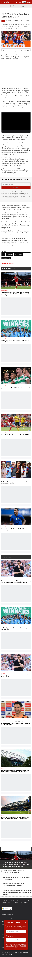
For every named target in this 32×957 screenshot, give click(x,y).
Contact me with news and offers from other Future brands (16, 936)
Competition (4, 10)
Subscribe (24, 2)
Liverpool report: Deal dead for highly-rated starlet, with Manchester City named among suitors (17, 892)
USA (3, 254)
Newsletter (27, 50)
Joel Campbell (18, 254)
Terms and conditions (7, 914)
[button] (2, 2)
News (3, 21)
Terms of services (19, 191)
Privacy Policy (21, 945)
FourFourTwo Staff (12, 20)
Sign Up (16, 940)
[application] (16, 121)
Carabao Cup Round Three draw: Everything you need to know (13, 884)
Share (5, 50)
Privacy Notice (21, 193)
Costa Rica (10, 254)
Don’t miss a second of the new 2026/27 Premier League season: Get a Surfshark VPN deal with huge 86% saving (16, 864)
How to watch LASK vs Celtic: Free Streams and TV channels (14, 871)
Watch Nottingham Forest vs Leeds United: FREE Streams (16, 878)
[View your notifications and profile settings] (16, 2)
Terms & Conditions (14, 946)
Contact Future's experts (8, 918)
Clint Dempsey (6, 258)
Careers (4, 931)
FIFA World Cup (12, 10)
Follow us (20, 50)
